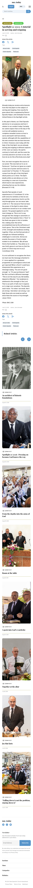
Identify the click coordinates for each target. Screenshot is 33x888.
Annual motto (6, 48)
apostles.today (7, 23)
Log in (11, 6)
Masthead (25, 884)
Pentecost (16, 51)
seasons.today (18, 23)
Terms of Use (17, 884)
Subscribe (25, 843)
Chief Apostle (15, 48)
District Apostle (7, 51)
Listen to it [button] (11, 100)
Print (3, 35)
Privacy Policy (8, 884)
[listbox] (22, 6)
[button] (6, 392)
